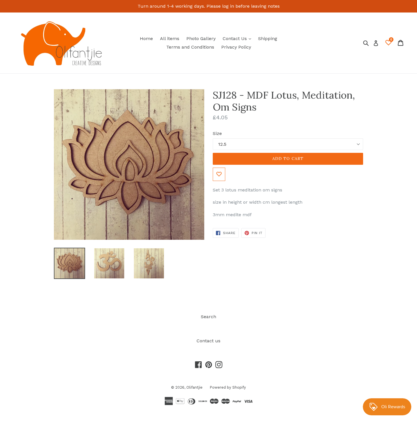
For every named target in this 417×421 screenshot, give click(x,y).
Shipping (267, 38)
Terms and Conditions (190, 47)
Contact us (208, 340)
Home (146, 38)
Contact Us (238, 38)
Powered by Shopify (228, 387)
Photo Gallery (201, 38)
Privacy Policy (236, 47)
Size (217, 133)
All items (169, 38)
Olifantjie (194, 387)
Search (208, 316)
